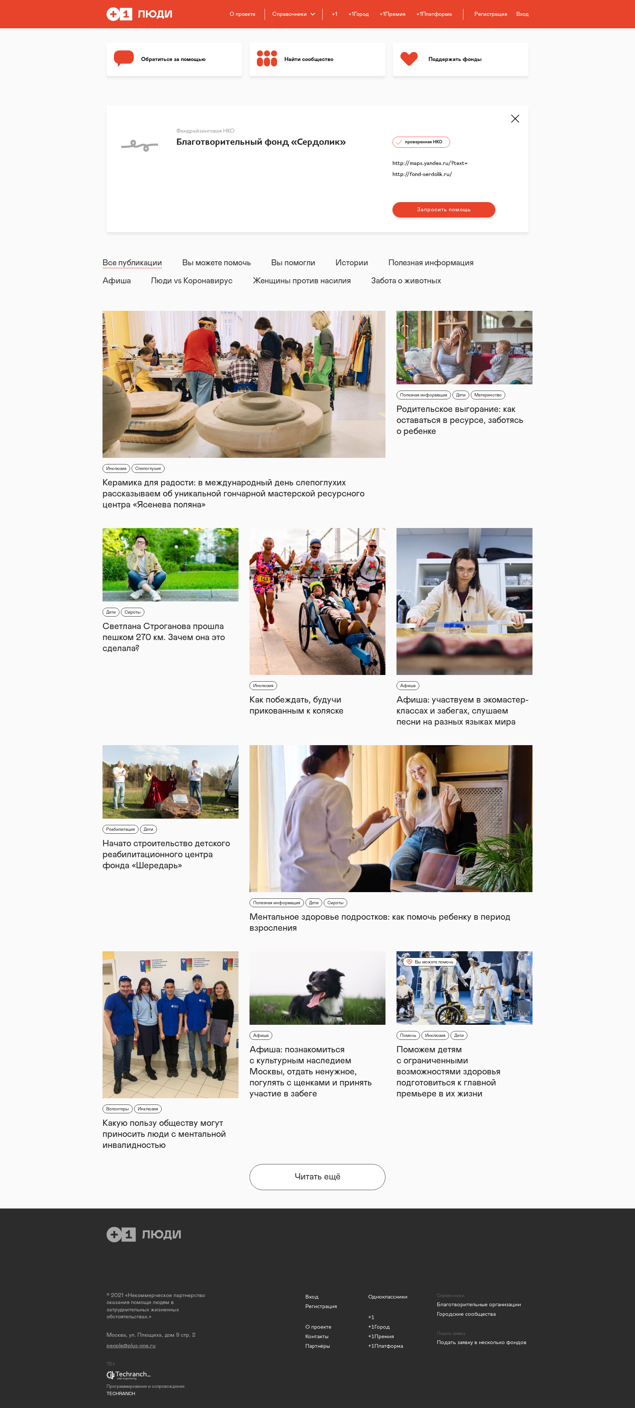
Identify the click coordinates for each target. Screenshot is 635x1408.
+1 (334, 14)
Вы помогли (293, 263)
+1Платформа (434, 14)
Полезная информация (431, 263)
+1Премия (392, 14)
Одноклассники (388, 1296)
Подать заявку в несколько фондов (482, 1342)
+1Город (358, 14)
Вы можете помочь (216, 263)
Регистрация (321, 1306)
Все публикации (132, 263)
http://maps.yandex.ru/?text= (430, 163)
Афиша (117, 281)
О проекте (242, 14)
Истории (352, 263)
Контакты (317, 1336)
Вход (312, 1296)
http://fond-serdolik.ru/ (422, 174)
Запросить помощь (444, 209)
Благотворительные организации (479, 1304)
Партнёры (317, 1345)
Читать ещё (318, 1176)
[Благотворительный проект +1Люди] (144, 14)
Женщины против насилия (302, 281)
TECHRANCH (121, 1393)
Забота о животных (406, 281)
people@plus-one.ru (131, 1345)
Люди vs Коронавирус (192, 281)
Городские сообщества (466, 1313)
